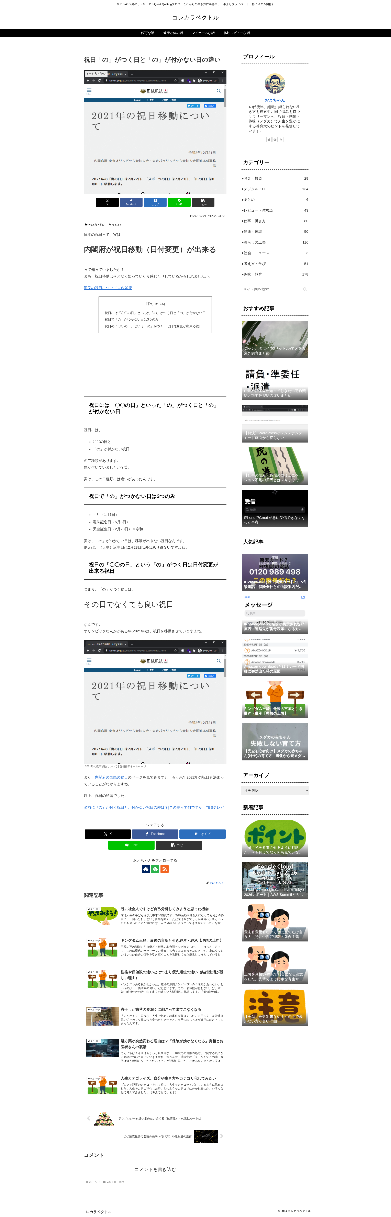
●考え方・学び (96, 224)
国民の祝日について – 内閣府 (108, 288)
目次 (149, 304)
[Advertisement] (155, 366)
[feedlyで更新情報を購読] (155, 869)
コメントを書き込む (155, 1169)
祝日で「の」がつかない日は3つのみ (132, 319)
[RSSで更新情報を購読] (164, 869)
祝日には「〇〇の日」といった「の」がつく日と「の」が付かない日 (155, 313)
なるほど (117, 224)
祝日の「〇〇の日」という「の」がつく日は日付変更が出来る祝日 (153, 326)
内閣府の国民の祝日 (111, 777)
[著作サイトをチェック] (146, 869)
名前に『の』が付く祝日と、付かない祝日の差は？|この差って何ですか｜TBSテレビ (154, 807)
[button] (203, 202)
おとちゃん (275, 100)
